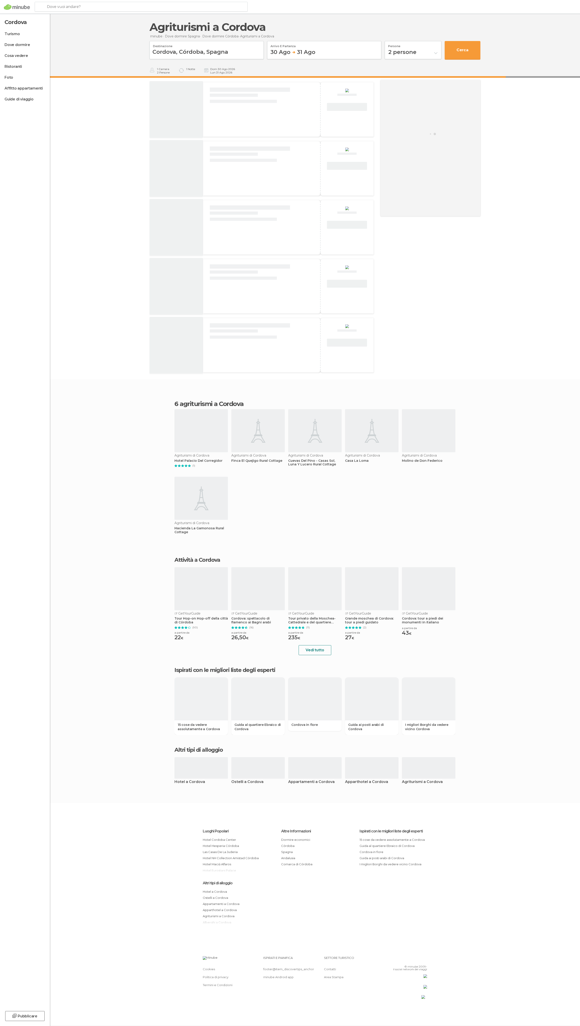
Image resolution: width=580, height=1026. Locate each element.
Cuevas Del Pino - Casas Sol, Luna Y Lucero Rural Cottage (312, 463)
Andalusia (288, 858)
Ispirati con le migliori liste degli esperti (391, 831)
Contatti (330, 969)
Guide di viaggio (19, 99)
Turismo (12, 34)
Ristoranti (13, 66)
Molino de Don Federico (422, 461)
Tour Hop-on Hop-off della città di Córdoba (201, 620)
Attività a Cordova (197, 560)
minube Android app (278, 977)
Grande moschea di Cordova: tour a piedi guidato (369, 620)
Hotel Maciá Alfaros (217, 864)
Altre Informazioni (296, 831)
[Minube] (17, 7)
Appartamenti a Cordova (311, 782)
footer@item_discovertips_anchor (288, 969)
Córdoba (288, 846)
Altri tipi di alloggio (217, 883)
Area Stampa (333, 977)
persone (394, 44)
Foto (9, 77)
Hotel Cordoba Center (219, 839)
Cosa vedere (16, 55)
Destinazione (162, 44)
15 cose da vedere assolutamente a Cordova (199, 727)
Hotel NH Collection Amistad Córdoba (231, 858)
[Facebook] (401, 959)
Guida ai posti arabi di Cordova (366, 727)
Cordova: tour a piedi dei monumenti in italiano (422, 620)
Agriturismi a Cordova (422, 782)
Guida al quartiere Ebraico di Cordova (257, 727)
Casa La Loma (357, 461)
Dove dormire (17, 45)
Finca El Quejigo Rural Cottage (256, 461)
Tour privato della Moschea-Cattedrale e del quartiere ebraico (312, 620)
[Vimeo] (416, 959)
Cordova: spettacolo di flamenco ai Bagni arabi (251, 620)
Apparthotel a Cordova (366, 782)
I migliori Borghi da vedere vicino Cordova (426, 727)
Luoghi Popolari (216, 831)
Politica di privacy (215, 977)
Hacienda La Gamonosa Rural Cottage (199, 530)
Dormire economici (295, 839)
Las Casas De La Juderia (220, 852)
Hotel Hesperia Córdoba (221, 846)
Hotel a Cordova (189, 782)
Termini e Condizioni (217, 985)
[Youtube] (423, 959)
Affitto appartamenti (24, 88)
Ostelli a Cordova (247, 782)
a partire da (181, 632)
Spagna (287, 852)
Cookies (209, 969)
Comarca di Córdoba (296, 864)
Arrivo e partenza (283, 44)
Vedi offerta (347, 107)
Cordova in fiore (304, 725)
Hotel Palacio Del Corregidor (198, 461)
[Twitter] (408, 959)
